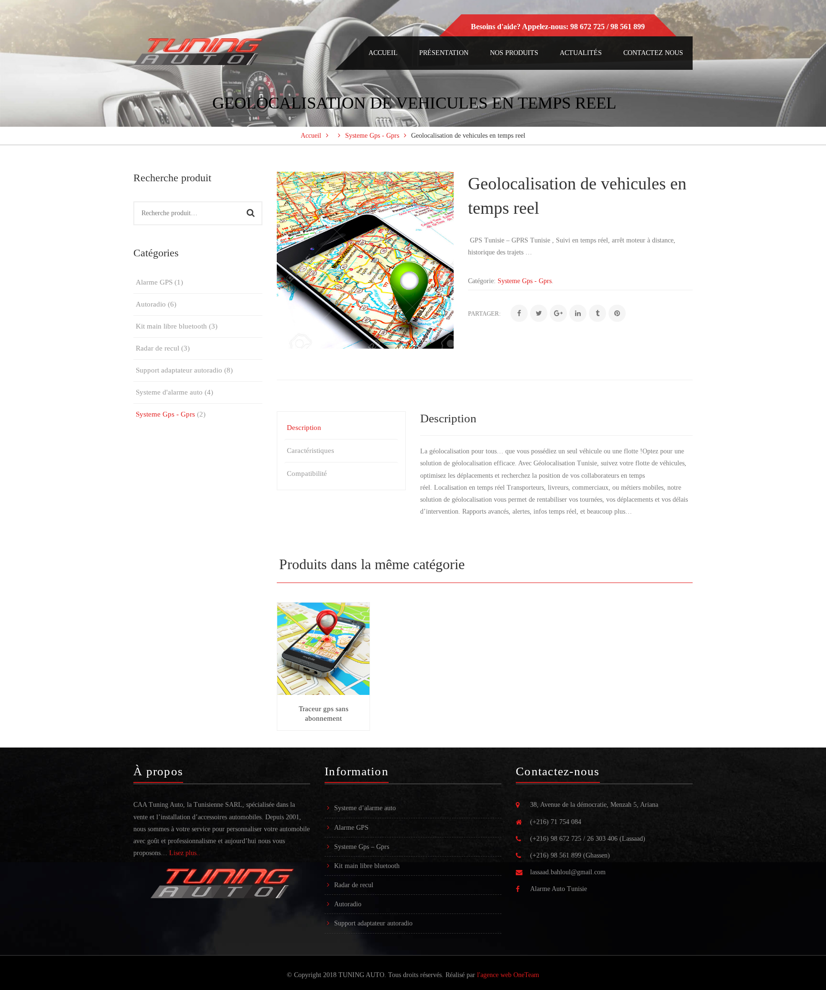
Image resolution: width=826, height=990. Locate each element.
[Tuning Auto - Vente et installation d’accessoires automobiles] (198, 51)
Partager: (484, 313)
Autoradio (151, 304)
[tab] (341, 427)
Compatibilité (307, 473)
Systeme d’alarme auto (365, 808)
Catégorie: (482, 281)
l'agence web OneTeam (508, 975)
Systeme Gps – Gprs (361, 846)
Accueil (311, 135)
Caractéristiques (310, 450)
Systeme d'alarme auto (169, 392)
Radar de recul (157, 348)
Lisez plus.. (184, 853)
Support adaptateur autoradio (179, 370)
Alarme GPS (154, 282)
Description (304, 427)
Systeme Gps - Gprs (372, 135)
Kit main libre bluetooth (171, 326)
